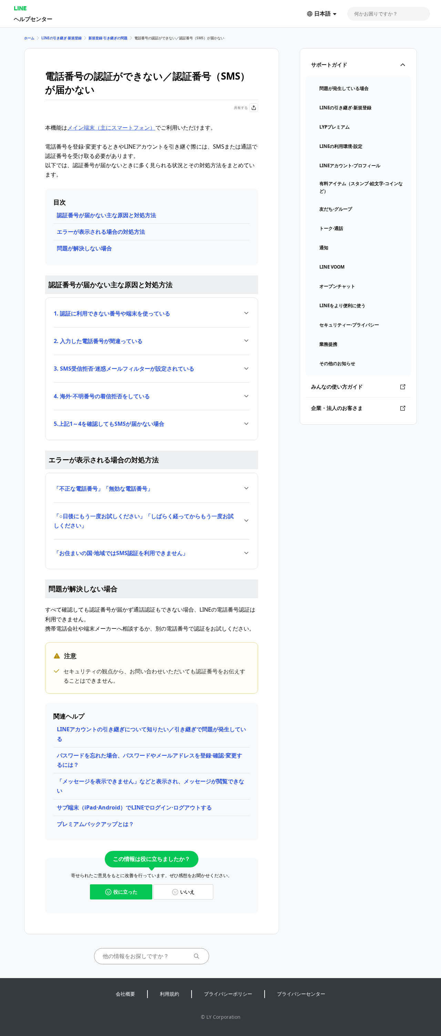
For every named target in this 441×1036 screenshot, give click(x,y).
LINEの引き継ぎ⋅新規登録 (61, 38)
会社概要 (125, 993)
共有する (241, 107)
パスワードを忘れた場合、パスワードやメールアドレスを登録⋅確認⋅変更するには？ (149, 760)
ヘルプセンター (33, 18)
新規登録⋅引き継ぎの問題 (108, 38)
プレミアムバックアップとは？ (95, 824)
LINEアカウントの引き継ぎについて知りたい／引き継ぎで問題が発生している (151, 733)
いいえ (187, 891)
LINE (20, 8)
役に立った (125, 891)
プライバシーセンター (301, 993)
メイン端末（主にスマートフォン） (111, 127)
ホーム (29, 38)
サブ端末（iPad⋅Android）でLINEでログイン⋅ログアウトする (134, 807)
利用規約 (169, 993)
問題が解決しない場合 (84, 248)
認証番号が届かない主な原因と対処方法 (106, 215)
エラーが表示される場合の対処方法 (101, 231)
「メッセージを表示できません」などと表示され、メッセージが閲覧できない (150, 785)
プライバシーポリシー (228, 993)
